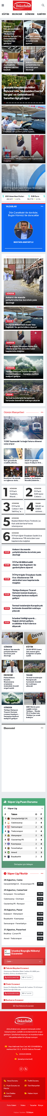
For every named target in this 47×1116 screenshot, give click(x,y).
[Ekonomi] (42, 728)
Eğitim (29, 647)
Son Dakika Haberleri (9, 1094)
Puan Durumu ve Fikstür (12, 1087)
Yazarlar (33, 1105)
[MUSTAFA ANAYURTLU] (23, 230)
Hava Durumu (12, 1081)
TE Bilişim (29, 1112)
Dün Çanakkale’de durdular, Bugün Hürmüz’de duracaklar (23, 214)
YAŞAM (37, 503)
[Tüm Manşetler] (42, 412)
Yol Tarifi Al (27, 977)
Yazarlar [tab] (11, 206)
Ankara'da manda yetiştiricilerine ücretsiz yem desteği (26, 552)
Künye (40, 1105)
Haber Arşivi (33, 1093)
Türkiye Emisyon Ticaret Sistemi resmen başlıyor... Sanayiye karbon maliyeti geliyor (11, 714)
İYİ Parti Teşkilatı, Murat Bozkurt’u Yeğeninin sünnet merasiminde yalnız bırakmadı (16, 494)
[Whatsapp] (21, 1069)
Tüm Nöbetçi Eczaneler (24, 1006)
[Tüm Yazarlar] (42, 206)
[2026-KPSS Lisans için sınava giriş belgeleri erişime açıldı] (34, 638)
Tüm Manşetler (34, 1086)
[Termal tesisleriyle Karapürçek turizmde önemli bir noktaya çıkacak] (23, 391)
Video (23, 1105)
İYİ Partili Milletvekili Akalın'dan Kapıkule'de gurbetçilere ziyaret (24, 565)
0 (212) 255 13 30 (13, 993)
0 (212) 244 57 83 (13, 977)
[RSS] (26, 1069)
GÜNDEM (29, 14)
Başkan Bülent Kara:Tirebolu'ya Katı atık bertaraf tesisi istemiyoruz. (26, 523)
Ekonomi (8, 675)
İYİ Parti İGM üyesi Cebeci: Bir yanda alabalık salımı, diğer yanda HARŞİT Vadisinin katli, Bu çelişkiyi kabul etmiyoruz (39, 494)
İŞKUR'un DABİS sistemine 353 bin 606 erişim (39, 509)
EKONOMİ (17, 14)
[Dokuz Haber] (22, 5)
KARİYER (41, 14)
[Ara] (43, 5)
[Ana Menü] (3, 5)
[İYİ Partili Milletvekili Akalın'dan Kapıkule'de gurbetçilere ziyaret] (23, 318)
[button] (5, 89)
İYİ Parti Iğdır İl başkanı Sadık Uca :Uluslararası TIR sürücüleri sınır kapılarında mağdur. (27, 538)
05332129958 (25, 1054)
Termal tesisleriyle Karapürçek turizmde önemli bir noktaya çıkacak (27, 608)
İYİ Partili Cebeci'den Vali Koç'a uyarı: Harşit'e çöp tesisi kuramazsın (17, 509)
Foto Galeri (11, 1105)
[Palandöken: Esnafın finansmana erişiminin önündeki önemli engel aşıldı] (12, 666)
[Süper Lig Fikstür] (42, 874)
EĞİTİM (5, 14)
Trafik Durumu (33, 1081)
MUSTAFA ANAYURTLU (23, 242)
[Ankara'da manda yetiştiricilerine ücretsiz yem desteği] (23, 282)
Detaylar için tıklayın (23, 864)
